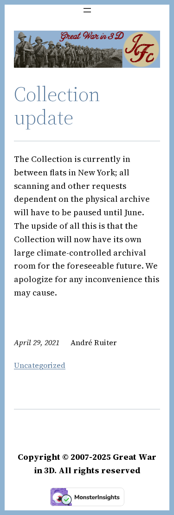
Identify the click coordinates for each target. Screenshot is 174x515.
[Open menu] (87, 10)
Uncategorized (39, 365)
